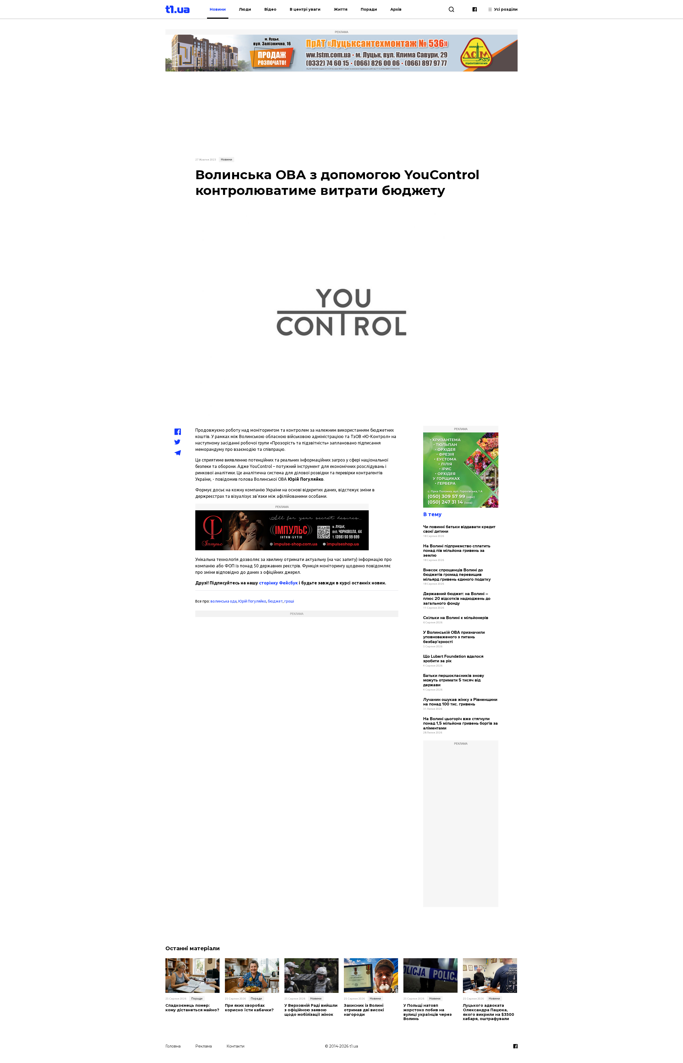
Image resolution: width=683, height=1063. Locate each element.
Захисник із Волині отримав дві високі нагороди (364, 1010)
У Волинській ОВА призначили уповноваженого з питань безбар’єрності (454, 637)
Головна (173, 1046)
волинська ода (224, 601)
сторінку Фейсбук (278, 582)
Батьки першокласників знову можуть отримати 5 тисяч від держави (453, 680)
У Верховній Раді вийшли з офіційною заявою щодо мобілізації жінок (310, 1010)
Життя (340, 9)
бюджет (275, 601)
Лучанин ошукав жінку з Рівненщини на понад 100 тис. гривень (460, 702)
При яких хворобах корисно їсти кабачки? (249, 1007)
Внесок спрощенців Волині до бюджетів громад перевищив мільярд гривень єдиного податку (457, 575)
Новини (218, 9)
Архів (396, 9)
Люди (245, 9)
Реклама (203, 1046)
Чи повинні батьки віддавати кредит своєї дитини (459, 529)
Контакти (235, 1046)
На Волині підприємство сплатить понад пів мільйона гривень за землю (456, 551)
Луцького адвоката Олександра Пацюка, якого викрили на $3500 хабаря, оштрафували (488, 1012)
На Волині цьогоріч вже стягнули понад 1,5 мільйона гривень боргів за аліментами (460, 724)
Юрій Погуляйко (252, 601)
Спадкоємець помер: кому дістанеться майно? (192, 1007)
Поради (369, 9)
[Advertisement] (341, 114)
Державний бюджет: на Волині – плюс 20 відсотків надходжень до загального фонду (456, 598)
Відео (270, 9)
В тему (432, 514)
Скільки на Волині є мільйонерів (455, 618)
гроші (289, 601)
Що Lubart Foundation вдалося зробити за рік (453, 659)
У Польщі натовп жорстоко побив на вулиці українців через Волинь (427, 1012)
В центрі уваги (305, 9)
